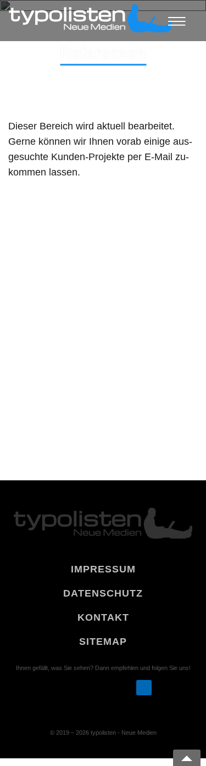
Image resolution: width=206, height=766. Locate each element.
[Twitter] (102, 687)
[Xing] (81, 687)
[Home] (90, 20)
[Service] (143, 687)
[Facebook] (122, 687)
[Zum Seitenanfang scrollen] (187, 758)
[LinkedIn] (60, 687)
